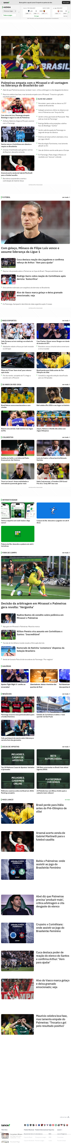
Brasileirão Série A (29, 1134)
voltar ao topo (63, 1117)
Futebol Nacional (29, 1130)
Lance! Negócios (62, 1134)
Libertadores (39, 1134)
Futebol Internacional (41, 1130)
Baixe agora (66, 2)
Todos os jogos (7, 15)
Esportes (51, 1130)
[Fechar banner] (1, 2)
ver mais (65, 320)
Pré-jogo (36, 16)
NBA (50, 1134)
